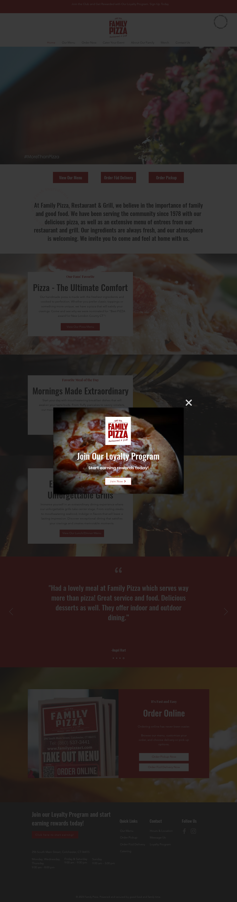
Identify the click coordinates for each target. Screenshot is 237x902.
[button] (189, 402)
